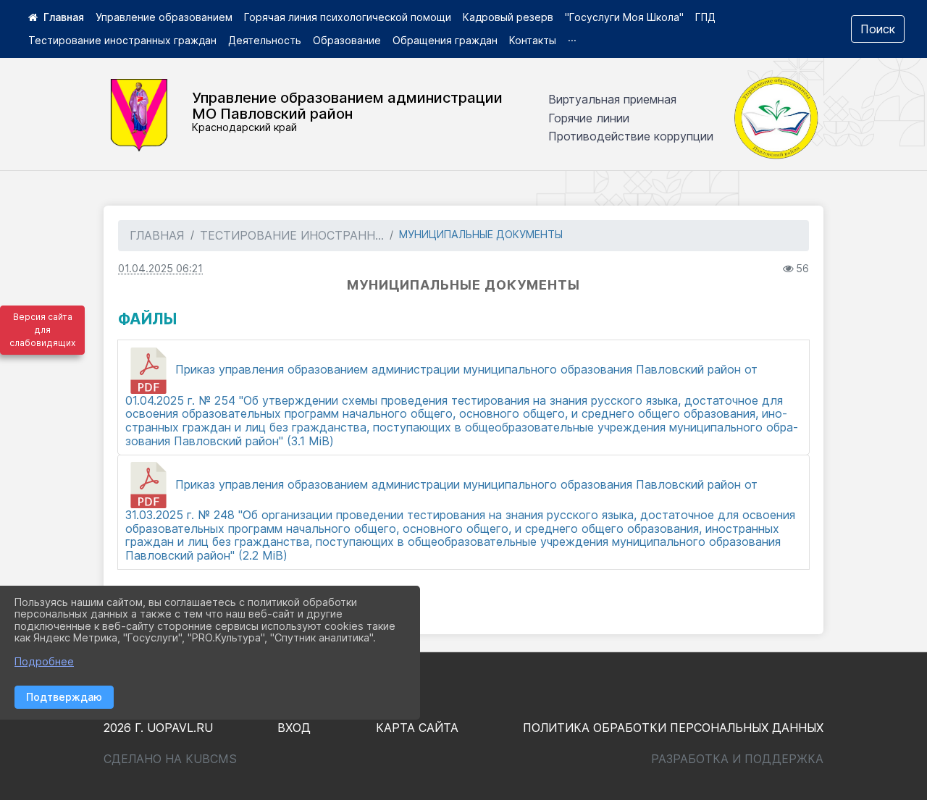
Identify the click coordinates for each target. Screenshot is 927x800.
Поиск (877, 29)
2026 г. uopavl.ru (158, 727)
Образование (347, 40)
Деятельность (264, 40)
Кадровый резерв (508, 17)
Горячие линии (588, 118)
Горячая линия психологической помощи (347, 17)
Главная (157, 235)
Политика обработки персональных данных (673, 727)
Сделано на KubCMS (170, 758)
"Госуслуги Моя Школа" (624, 17)
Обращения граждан (445, 40)
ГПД (705, 17)
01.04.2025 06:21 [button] (160, 268)
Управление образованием (164, 17)
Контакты (532, 40)
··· (572, 40)
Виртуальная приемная (612, 99)
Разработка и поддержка (737, 758)
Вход (294, 727)
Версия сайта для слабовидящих (42, 329)
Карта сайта (417, 727)
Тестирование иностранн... (292, 235)
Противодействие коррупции (630, 136)
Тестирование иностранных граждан (122, 40)
